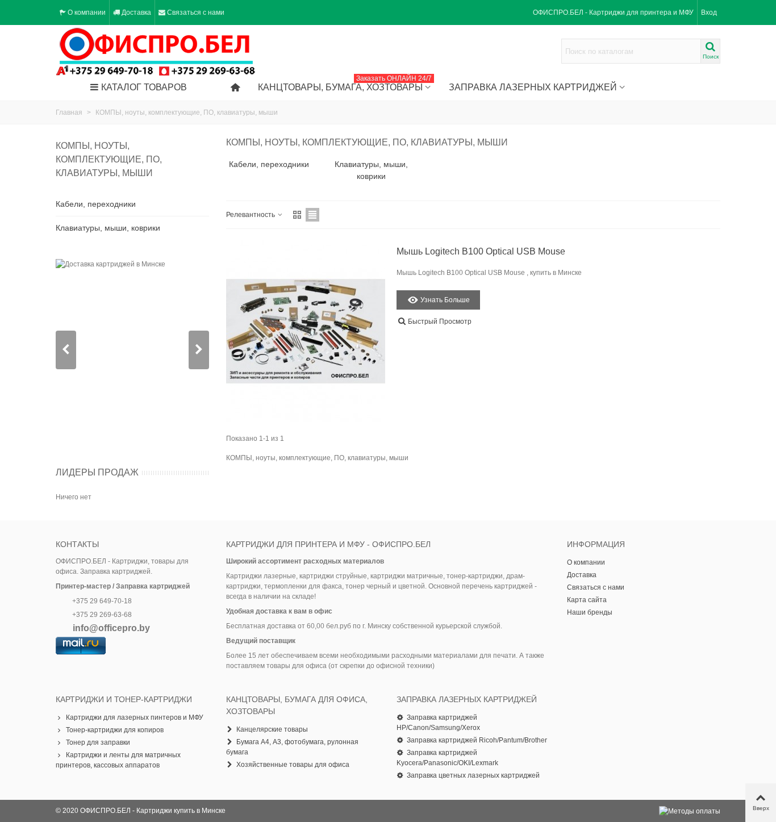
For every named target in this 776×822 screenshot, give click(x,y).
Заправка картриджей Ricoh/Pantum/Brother (477, 740)
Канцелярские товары (272, 729)
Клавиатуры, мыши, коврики (108, 227)
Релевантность (251, 215)
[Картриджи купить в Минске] (156, 51)
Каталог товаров (144, 87)
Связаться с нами (595, 587)
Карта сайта (587, 600)
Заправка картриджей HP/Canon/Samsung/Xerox (438, 722)
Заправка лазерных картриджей (533, 87)
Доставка (581, 575)
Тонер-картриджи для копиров (115, 730)
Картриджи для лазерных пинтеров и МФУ (134, 717)
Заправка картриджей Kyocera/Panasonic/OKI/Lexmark (447, 758)
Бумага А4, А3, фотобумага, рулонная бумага (292, 747)
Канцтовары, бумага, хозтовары (345, 84)
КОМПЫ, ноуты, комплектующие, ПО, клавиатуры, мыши (109, 159)
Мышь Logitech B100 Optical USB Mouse (481, 251)
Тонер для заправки (98, 742)
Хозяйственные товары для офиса (292, 765)
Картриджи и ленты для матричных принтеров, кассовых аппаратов (118, 760)
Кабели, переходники (96, 203)
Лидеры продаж (97, 472)
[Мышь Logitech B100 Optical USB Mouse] (305, 331)
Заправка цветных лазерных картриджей (473, 775)
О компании (586, 562)
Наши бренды (589, 612)
